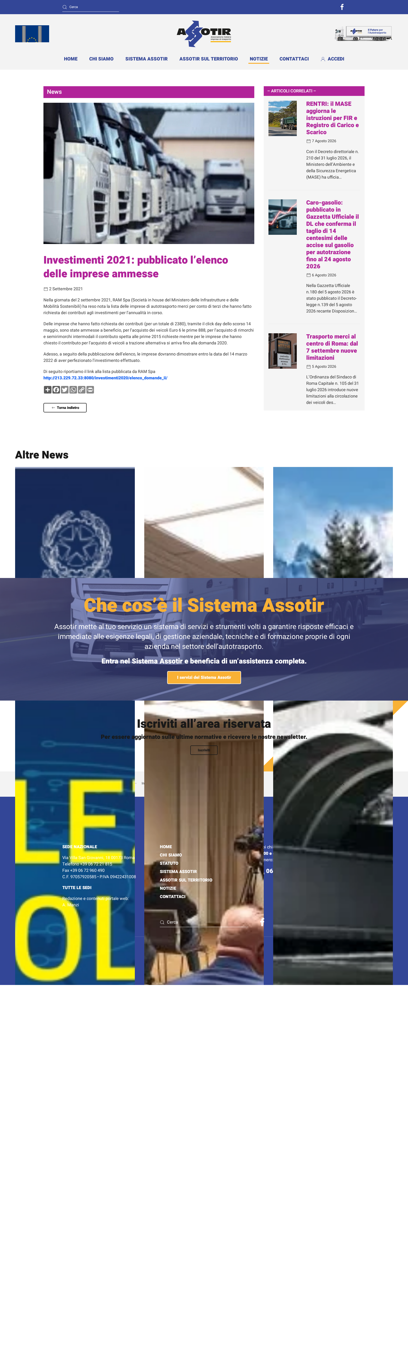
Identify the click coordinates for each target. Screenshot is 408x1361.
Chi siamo (101, 59)
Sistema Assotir (146, 59)
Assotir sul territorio (186, 880)
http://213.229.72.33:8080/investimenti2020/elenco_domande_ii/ (105, 378)
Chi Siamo (171, 855)
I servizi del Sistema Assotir (204, 677)
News (54, 92)
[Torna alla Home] (204, 33)
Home (70, 59)
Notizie (259, 59)
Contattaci (294, 59)
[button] (342, 784)
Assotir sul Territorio (208, 59)
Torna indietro (68, 407)
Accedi (336, 59)
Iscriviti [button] (204, 750)
